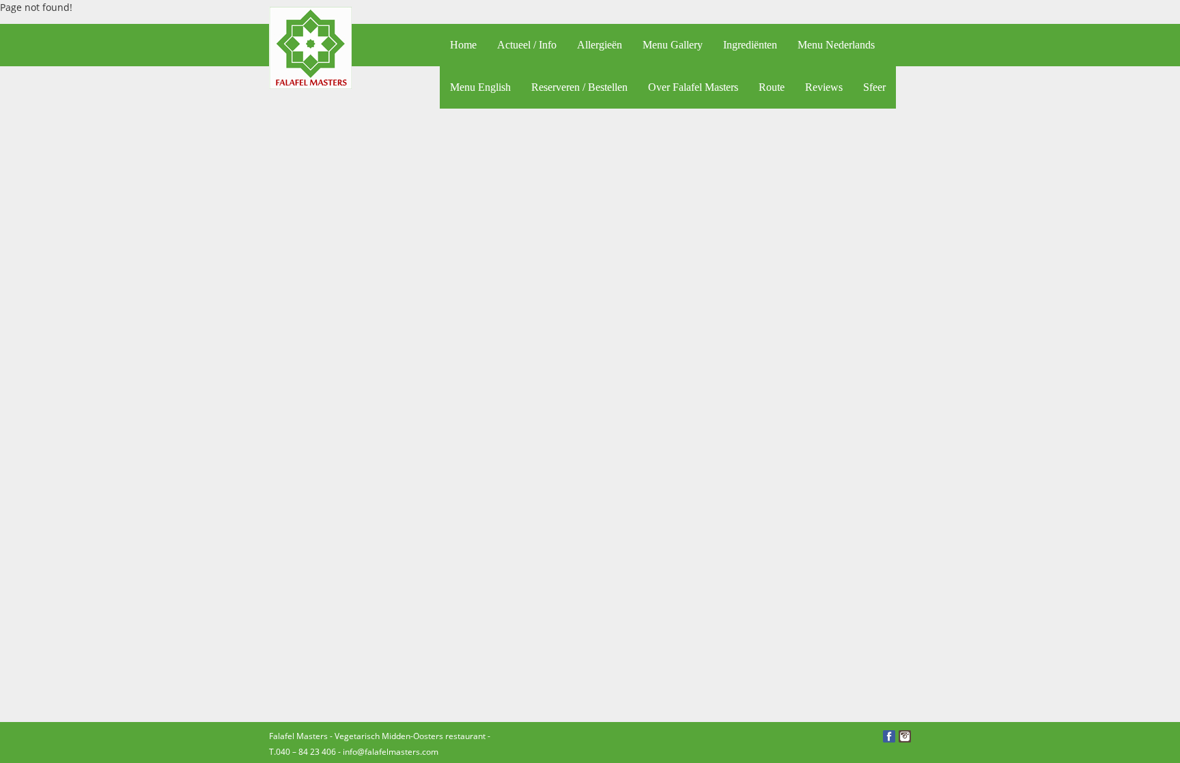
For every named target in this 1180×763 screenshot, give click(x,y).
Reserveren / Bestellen (579, 87)
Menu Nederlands (836, 45)
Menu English (480, 87)
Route (772, 87)
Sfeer (874, 87)
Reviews (824, 87)
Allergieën (599, 45)
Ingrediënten (750, 45)
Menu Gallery (673, 45)
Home (463, 45)
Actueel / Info (527, 45)
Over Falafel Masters (693, 87)
